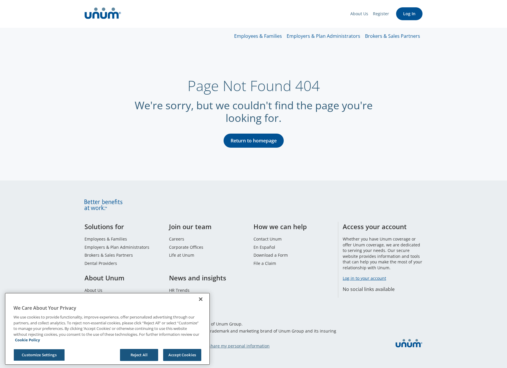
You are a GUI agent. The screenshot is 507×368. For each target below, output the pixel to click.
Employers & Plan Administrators (323, 36)
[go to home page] (102, 14)
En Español (264, 247)
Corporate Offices (186, 247)
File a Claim (265, 263)
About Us (359, 13)
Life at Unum (181, 255)
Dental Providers (100, 263)
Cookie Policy (27, 340)
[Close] (200, 299)
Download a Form (271, 255)
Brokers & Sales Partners (392, 36)
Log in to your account (364, 278)
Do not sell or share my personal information (225, 346)
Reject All (139, 354)
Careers (176, 239)
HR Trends (179, 290)
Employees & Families (258, 36)
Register (381, 13)
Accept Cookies (182, 354)
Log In (409, 13)
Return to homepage (254, 140)
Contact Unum (268, 239)
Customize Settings (39, 354)
